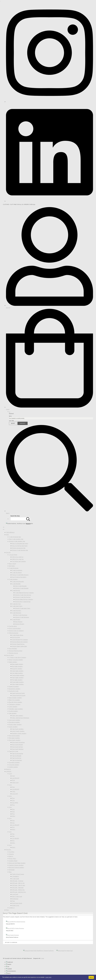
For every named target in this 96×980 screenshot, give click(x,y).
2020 (10, 845)
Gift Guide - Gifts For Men (18, 885)
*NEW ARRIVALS (10, 532)
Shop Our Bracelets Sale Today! (20, 543)
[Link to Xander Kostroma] (12, 935)
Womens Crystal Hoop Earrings (23, 595)
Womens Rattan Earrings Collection (24, 599)
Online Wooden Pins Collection (20, 639)
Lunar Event (15, 894)
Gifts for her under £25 (17, 557)
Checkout (23, 423)
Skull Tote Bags (13, 648)
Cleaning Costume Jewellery (16, 865)
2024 (10, 796)
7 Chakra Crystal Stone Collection (17, 657)
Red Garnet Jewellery (14, 735)
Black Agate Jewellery (17, 664)
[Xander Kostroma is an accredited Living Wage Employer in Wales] (64, 950)
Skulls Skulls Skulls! (17, 903)
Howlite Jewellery (13, 711)
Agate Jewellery (13, 662)
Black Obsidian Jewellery (15, 697)
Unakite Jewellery (13, 767)
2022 (10, 818)
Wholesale (11, 869)
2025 (10, 785)
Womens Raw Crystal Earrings (22, 601)
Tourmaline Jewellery (14, 762)
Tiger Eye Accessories (17, 753)
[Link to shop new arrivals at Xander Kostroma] (15, 921)
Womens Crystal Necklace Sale (20, 550)
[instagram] (49, 101)
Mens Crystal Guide (17, 896)
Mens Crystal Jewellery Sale (16, 539)
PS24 (13, 798)
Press (13, 901)
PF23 (13, 814)
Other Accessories (13, 633)
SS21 (13, 836)
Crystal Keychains (16, 610)
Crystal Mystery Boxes (17, 635)
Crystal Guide (15, 878)
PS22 (13, 820)
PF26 (13, 780)
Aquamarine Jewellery (14, 689)
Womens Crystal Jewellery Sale (17, 541)
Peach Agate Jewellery (17, 677)
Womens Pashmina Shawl (15, 651)
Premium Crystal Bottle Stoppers (20, 575)
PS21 (13, 834)
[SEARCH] (28, 519)
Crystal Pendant (16, 619)
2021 (10, 831)
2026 (10, 773)
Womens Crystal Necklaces (22, 617)
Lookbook (8, 771)
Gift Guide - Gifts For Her (18, 883)
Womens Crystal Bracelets (21, 588)
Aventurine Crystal (13, 691)
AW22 (13, 829)
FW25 (13, 791)
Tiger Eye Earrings (16, 758)
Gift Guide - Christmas (17, 881)
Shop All (8, 552)
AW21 (13, 843)
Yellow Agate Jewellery (18, 684)
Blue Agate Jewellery (17, 666)
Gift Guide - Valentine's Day (19, 892)
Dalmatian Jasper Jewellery (16, 709)
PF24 (13, 805)
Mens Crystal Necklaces (21, 615)
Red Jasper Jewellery (14, 738)
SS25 (13, 787)
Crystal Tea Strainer (17, 572)
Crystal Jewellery (13, 579)
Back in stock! (12, 563)
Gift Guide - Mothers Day (18, 890)
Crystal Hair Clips (16, 604)
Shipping (11, 854)
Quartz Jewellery (13, 726)
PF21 (13, 840)
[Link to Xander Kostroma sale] (15, 928)
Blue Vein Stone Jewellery (15, 702)
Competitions (15, 876)
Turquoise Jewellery (14, 764)
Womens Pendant (19, 624)
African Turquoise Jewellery (16, 659)
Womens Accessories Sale (18, 548)
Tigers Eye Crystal (13, 751)
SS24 (13, 800)
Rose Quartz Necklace (17, 749)
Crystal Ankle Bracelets (18, 581)
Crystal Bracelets (16, 583)
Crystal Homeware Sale (15, 537)
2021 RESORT (15, 838)
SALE (7, 534)
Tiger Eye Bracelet (16, 756)
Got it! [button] (91, 977)
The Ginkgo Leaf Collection (19, 561)
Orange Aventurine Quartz (18, 695)
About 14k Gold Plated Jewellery (17, 863)
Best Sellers (12, 566)
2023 (10, 807)
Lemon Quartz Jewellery (18, 731)
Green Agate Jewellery (17, 671)
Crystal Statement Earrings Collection (24, 592)
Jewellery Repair (13, 861)
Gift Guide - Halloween (18, 887)
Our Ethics (11, 852)
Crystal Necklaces (16, 613)
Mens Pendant (18, 621)
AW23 (13, 816)
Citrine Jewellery (13, 706)
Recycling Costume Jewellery (16, 867)
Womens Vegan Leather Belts (19, 646)
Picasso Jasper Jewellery (15, 724)
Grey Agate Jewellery (17, 673)
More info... (8, 849)
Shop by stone (10, 655)
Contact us (11, 907)
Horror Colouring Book (15, 628)
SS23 (13, 811)
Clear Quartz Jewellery (18, 729)
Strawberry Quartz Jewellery (19, 733)
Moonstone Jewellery (14, 722)
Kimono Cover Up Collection (16, 630)
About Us (8, 769)
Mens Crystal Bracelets (21, 586)
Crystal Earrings (16, 590)
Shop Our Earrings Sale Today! (20, 546)
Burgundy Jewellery (17, 668)
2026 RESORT (15, 778)
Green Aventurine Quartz (18, 693)
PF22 (13, 827)
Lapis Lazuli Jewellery (14, 720)
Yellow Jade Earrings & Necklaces (20, 718)
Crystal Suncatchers (17, 570)
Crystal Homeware (13, 568)
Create (42, 958)
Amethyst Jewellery (14, 686)
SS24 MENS (15, 802)
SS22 (13, 823)
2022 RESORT (15, 825)
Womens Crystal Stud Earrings (22, 597)
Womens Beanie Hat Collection (20, 642)
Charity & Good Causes (18, 874)
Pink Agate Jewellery (17, 680)
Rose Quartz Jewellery (14, 740)
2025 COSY (15, 793)
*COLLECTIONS (13, 554)
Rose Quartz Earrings (17, 747)
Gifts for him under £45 (17, 559)
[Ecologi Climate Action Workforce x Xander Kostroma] (38, 950)
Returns (11, 856)
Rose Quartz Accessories (18, 742)
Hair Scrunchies (16, 637)
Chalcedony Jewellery (14, 704)
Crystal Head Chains (17, 606)
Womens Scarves (13, 653)
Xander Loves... (16, 905)
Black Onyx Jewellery (14, 700)
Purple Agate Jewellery (18, 682)
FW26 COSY (15, 782)
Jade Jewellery (12, 713)
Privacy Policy (12, 858)
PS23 (13, 809)
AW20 (13, 847)
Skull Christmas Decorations (19, 577)
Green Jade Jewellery (17, 715)
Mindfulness (15, 899)
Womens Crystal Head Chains (22, 608)
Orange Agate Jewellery (18, 675)
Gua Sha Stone (13, 626)
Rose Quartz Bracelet (17, 744)
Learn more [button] (48, 977)
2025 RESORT (15, 789)
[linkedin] (49, 201)
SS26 (13, 776)
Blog (10, 872)
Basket (13, 423)
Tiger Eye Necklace (17, 760)
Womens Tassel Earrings (18, 644)
